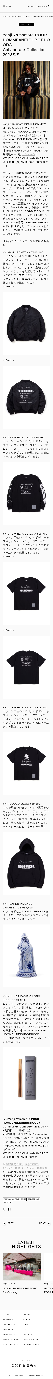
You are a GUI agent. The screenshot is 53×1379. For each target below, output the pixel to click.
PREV (10, 1223)
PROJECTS (8, 1203)
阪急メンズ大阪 (24, 1168)
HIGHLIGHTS (9, 1335)
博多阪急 (42, 1168)
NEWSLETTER (30, 1345)
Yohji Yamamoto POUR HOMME (15, 1199)
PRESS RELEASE (31, 1340)
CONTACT (28, 1319)
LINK (25, 1330)
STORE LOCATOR (11, 1340)
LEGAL (26, 1325)
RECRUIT (27, 1335)
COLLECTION (9, 1325)
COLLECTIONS (33, 1199)
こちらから (28, 154)
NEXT (42, 1223)
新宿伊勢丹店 (14, 1164)
